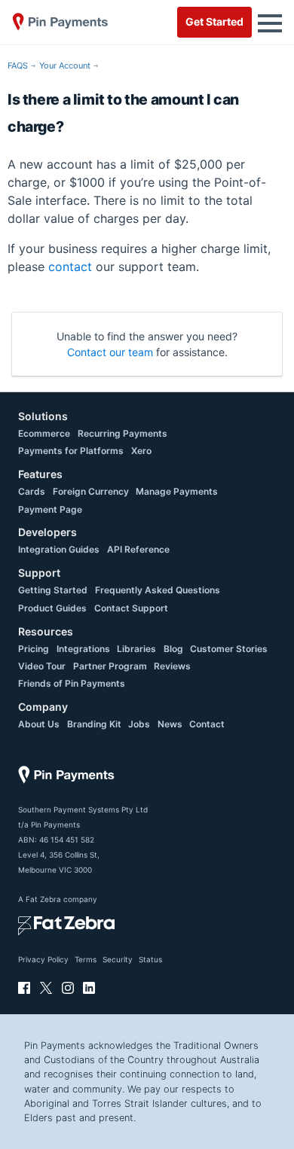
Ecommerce (44, 433)
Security (118, 959)
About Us (39, 724)
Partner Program (110, 666)
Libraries (136, 648)
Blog (173, 648)
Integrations (83, 648)
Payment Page (50, 509)
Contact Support (131, 608)
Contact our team (110, 352)
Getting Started (52, 590)
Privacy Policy (43, 959)
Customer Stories (229, 648)
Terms (85, 959)
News (170, 724)
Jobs (139, 724)
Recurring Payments (122, 433)
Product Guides (52, 608)
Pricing (33, 648)
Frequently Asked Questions (157, 590)
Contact (207, 724)
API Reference (138, 549)
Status (150, 959)
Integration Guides (59, 549)
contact (70, 266)
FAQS (18, 65)
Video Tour (42, 666)
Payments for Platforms (71, 450)
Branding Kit (94, 724)
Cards (31, 491)
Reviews (172, 666)
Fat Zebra (43, 899)
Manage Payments (177, 491)
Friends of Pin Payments (71, 683)
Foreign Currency (91, 491)
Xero (141, 450)
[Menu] (270, 22)
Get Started (214, 21)
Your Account (64, 65)
